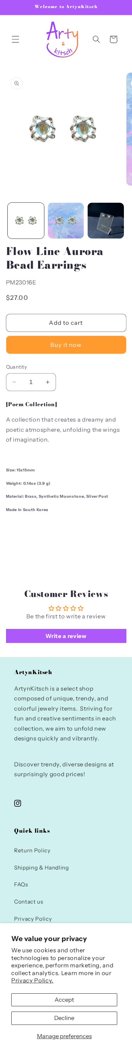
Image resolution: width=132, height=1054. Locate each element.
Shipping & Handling (41, 867)
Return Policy (32, 850)
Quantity (16, 367)
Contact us (28, 901)
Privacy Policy (33, 918)
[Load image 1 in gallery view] (26, 221)
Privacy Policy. (32, 980)
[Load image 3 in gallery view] (106, 221)
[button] (15, 39)
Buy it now (66, 344)
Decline (64, 1017)
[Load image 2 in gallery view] (66, 221)
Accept (64, 999)
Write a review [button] (65, 635)
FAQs (21, 884)
